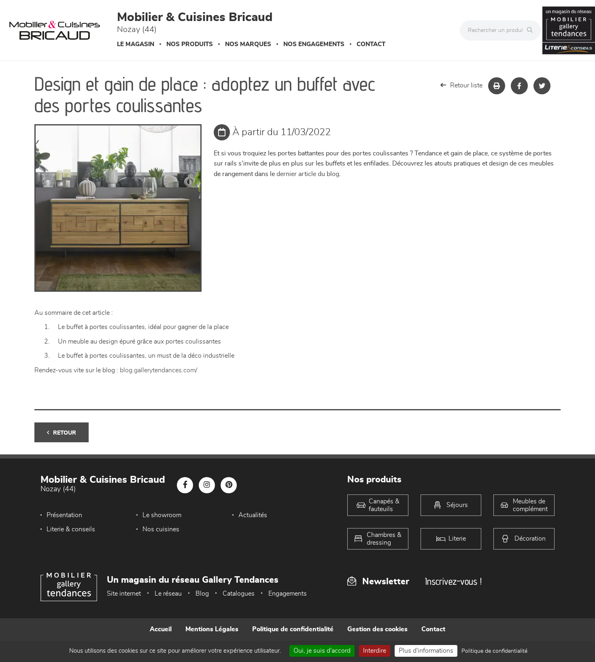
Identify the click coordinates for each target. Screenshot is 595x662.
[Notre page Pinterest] (229, 485)
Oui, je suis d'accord (322, 650)
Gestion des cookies (377, 629)
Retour (64, 433)
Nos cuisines (160, 529)
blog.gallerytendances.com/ (158, 370)
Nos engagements (313, 44)
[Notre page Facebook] (185, 485)
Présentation (64, 515)
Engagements (287, 593)
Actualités (252, 515)
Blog (202, 593)
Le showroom (161, 515)
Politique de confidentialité (293, 629)
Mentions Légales (211, 629)
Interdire (374, 650)
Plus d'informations (426, 650)
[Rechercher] (532, 30)
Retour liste (466, 85)
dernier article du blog (307, 174)
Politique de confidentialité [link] (494, 651)
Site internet (124, 593)
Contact (371, 44)
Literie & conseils (71, 529)
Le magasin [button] (135, 44)
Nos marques (248, 44)
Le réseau (168, 593)
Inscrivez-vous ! (453, 581)
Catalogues (239, 593)
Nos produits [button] (189, 44)
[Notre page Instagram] (207, 485)
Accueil (161, 629)
